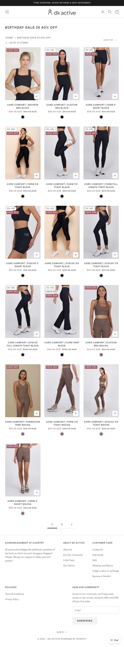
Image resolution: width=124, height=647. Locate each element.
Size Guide (98, 554)
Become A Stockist (101, 576)
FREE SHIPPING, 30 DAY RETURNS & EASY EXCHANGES (62, 3)
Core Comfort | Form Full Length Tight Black (101, 185)
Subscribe (85, 620)
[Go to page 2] (72, 524)
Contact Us (98, 549)
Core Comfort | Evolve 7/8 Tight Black (101, 265)
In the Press (68, 560)
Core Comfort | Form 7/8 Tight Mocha (62, 423)
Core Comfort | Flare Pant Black (62, 344)
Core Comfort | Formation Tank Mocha (22, 423)
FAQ (95, 560)
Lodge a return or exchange (106, 570)
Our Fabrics (69, 565)
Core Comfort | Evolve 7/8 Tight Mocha (101, 423)
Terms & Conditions (14, 594)
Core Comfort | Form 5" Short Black (101, 106)
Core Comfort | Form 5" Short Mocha (23, 502)
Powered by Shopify (74, 639)
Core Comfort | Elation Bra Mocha (101, 344)
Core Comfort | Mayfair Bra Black (22, 106)
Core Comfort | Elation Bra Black (62, 106)
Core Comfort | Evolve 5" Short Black (22, 265)
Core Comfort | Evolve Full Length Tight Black (23, 344)
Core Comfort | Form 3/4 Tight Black (23, 185)
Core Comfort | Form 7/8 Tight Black (62, 185)
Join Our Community (73, 554)
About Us (67, 549)
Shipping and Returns (103, 565)
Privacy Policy (12, 599)
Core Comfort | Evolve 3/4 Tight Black (62, 265)
